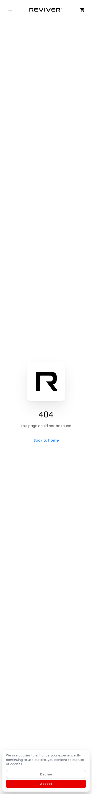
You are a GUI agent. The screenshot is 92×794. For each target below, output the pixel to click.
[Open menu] (9, 9)
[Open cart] (82, 9)
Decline (46, 774)
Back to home (46, 440)
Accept (46, 783)
